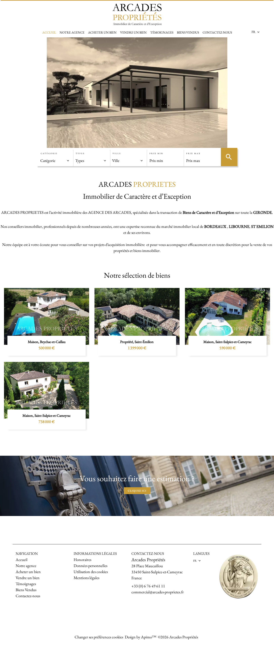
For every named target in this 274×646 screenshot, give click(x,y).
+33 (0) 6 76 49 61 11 (148, 586)
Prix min (156, 153)
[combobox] (55, 161)
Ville (117, 153)
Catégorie (49, 153)
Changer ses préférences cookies (99, 637)
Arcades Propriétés (148, 559)
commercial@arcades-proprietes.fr (157, 592)
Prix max (193, 153)
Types (80, 153)
